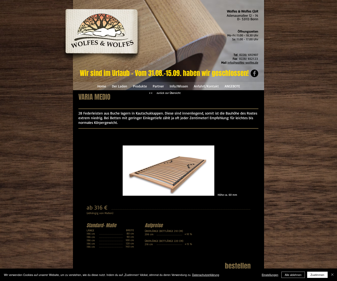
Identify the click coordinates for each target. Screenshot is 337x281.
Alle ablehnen (293, 275)
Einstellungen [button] (270, 275)
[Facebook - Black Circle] (254, 73)
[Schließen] (332, 275)
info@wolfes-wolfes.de (242, 62)
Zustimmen (317, 275)
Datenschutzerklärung (205, 275)
